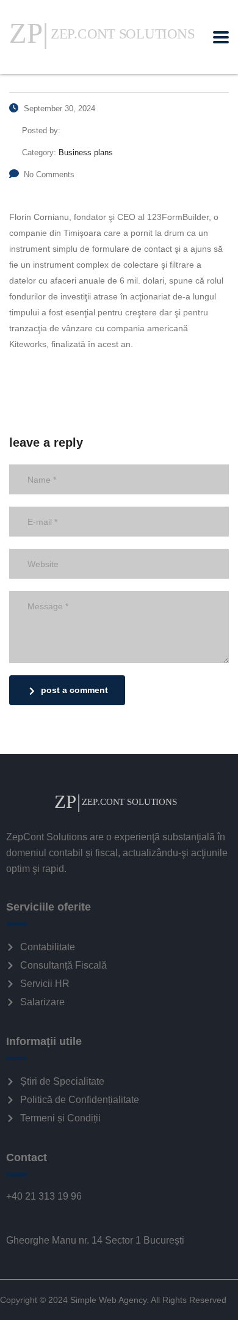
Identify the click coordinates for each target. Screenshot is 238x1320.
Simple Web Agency (108, 1300)
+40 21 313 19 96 (44, 1196)
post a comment (74, 690)
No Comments (49, 174)
